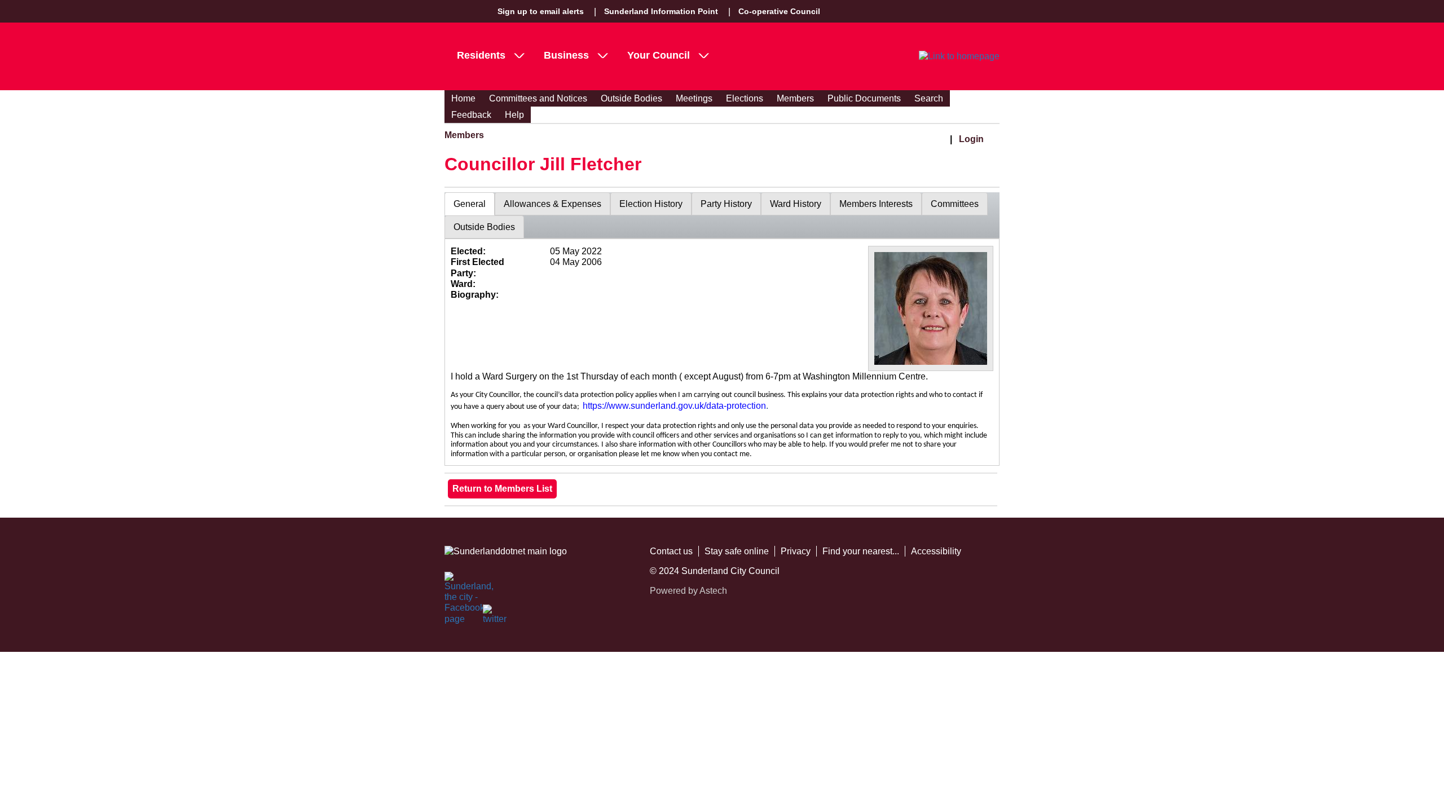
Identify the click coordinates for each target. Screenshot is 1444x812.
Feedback (471, 115)
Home (463, 98)
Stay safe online (737, 551)
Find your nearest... (860, 551)
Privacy (796, 551)
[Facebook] (456, 584)
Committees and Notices (538, 98)
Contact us (671, 551)
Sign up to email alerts (541, 11)
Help (514, 115)
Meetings (694, 98)
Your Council (658, 55)
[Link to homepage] (959, 56)
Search (928, 98)
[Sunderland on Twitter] (495, 616)
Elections (744, 98)
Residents (481, 55)
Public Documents (864, 98)
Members (795, 98)
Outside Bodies (631, 98)
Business (566, 55)
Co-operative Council (779, 11)
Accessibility (936, 551)
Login (971, 139)
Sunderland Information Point (661, 11)
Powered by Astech (688, 590)
